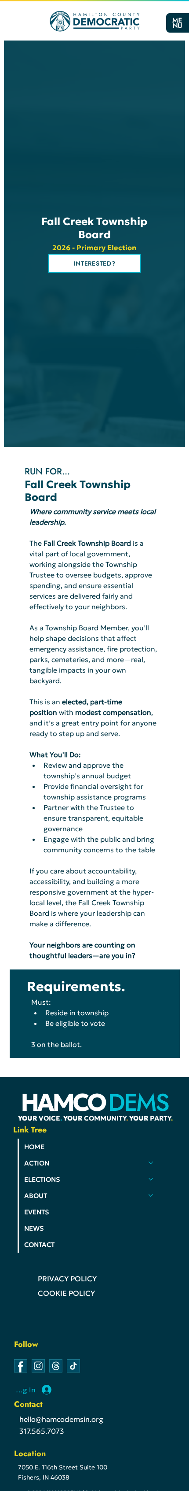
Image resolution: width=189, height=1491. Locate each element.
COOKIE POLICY (66, 1293)
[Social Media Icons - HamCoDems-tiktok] (73, 1366)
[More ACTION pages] (151, 1163)
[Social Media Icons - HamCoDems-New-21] (20, 1366)
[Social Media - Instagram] (38, 1366)
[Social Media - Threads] (55, 1366)
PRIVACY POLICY (67, 1279)
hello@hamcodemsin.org (61, 1419)
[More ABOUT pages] (151, 1195)
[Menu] (177, 22)
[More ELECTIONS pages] (151, 1179)
